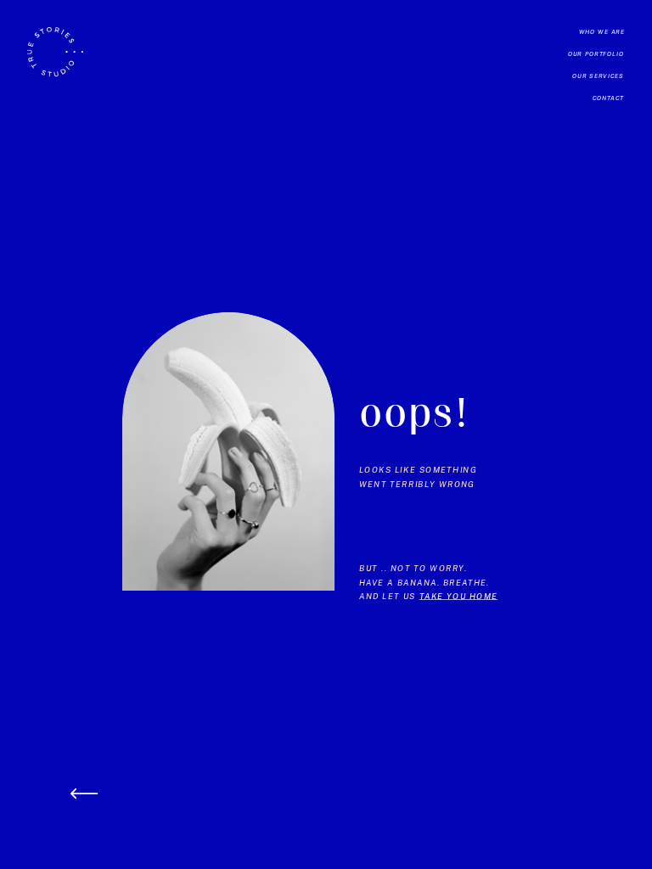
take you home (458, 596)
